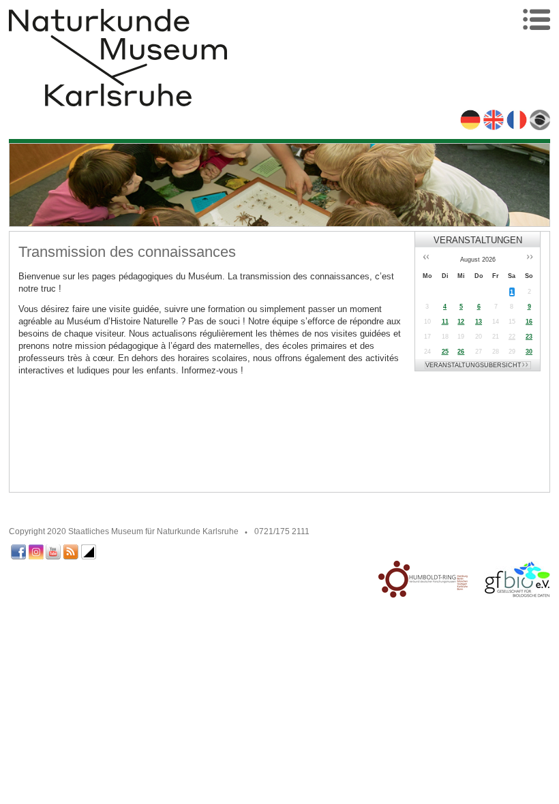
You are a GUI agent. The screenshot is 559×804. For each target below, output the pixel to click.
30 (529, 351)
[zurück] (422, 258)
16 (529, 321)
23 (529, 336)
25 (445, 351)
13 (478, 321)
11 (445, 321)
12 (460, 321)
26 (460, 351)
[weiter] (532, 258)
